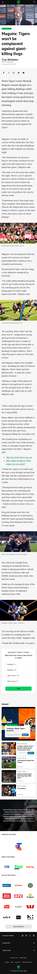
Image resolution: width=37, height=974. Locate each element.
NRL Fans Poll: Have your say (19, 457)
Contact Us (18, 962)
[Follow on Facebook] (26, 935)
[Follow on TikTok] (22, 935)
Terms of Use (14, 958)
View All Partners (18, 927)
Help (12, 962)
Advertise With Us (27, 962)
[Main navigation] (3, 2)
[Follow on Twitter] (30, 935)
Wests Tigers (6, 28)
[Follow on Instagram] (34, 935)
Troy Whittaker (10, 59)
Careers (7, 962)
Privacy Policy (23, 958)
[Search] (34, 2)
